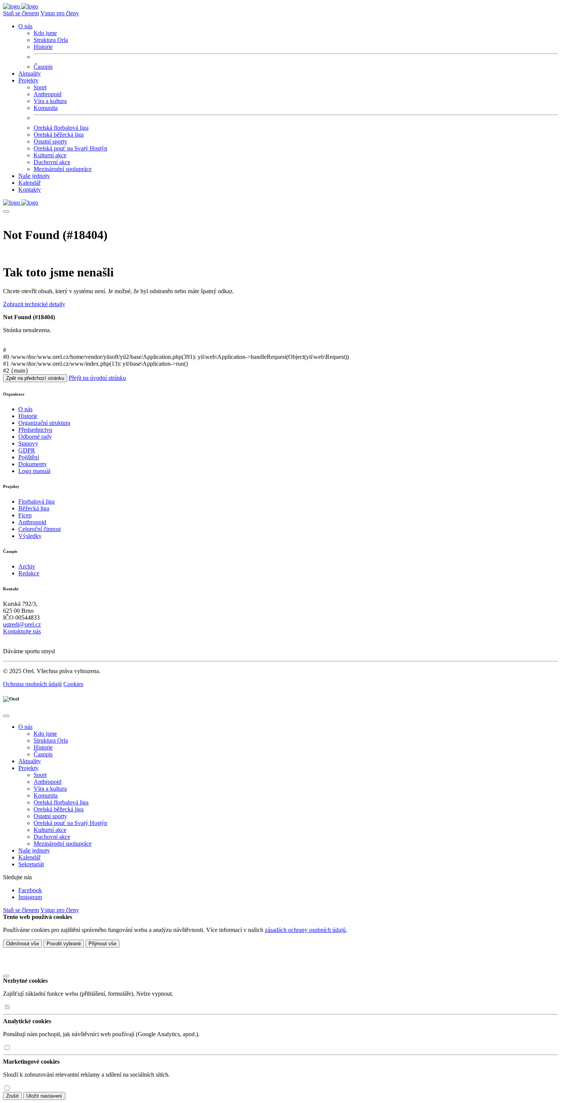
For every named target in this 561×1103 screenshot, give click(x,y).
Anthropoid (47, 94)
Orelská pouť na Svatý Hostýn (70, 148)
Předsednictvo (35, 429)
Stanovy (28, 443)
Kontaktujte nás (22, 631)
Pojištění (28, 457)
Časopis (43, 66)
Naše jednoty (34, 176)
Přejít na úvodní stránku (97, 378)
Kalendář (29, 182)
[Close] (6, 716)
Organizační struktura (44, 423)
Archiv (26, 566)
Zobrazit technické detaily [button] (34, 304)
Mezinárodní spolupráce (63, 169)
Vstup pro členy (59, 13)
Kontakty (29, 189)
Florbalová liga (36, 501)
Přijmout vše (102, 943)
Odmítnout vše (22, 943)
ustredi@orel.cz (22, 624)
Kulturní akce (50, 155)
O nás (25, 409)
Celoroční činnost (39, 529)
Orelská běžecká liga (59, 134)
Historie (43, 47)
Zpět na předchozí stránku (35, 378)
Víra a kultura (50, 101)
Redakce (28, 573)
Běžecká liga (33, 508)
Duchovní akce (52, 162)
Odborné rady (35, 436)
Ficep (25, 515)
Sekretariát (31, 864)
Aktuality (29, 73)
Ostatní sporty (50, 141)
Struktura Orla (51, 40)
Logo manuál (34, 471)
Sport (40, 87)
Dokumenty (32, 464)
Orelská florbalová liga (61, 127)
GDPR (26, 450)
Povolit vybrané (64, 943)
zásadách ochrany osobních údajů (305, 930)
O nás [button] (25, 26)
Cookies (73, 684)
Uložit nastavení (44, 1096)
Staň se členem (21, 13)
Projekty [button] (28, 80)
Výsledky (30, 536)
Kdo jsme (45, 33)
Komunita (46, 108)
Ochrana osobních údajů (32, 684)
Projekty (28, 768)
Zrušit (12, 1096)
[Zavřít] (6, 976)
